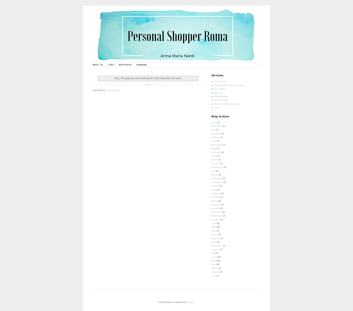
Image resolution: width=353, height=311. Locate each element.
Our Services (220, 81)
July (213, 171)
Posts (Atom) (113, 90)
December (216, 126)
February (215, 133)
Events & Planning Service (227, 104)
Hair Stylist (219, 89)
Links (111, 65)
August (215, 186)
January (215, 163)
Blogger (190, 302)
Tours (217, 107)
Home (148, 85)
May (213, 130)
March (214, 159)
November (216, 145)
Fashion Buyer (221, 100)
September (217, 167)
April (213, 148)
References (125, 65)
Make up (218, 93)
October (215, 137)
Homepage (141, 65)
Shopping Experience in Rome (229, 85)
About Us (97, 65)
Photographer (221, 96)
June (213, 122)
